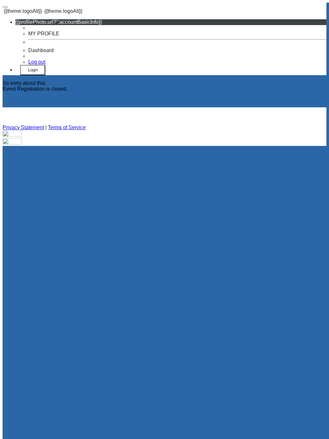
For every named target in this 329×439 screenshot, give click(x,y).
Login (33, 69)
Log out (36, 62)
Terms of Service (67, 127)
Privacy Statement (23, 127)
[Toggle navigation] (5, 7)
